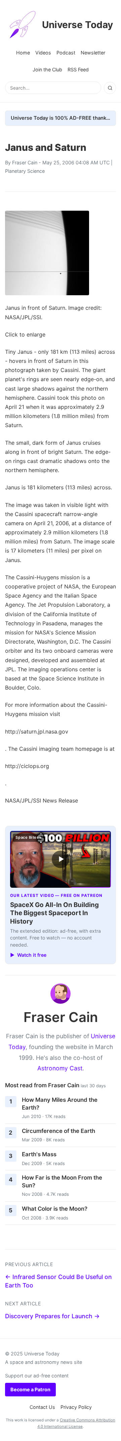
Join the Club (47, 69)
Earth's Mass (39, 1154)
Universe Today (77, 24)
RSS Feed (78, 69)
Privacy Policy (76, 1407)
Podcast (65, 52)
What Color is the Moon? (54, 1208)
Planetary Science (25, 171)
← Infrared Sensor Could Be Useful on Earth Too (58, 1281)
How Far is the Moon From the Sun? (62, 1181)
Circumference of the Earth (58, 1131)
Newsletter (93, 52)
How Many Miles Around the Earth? (59, 1103)
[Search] (110, 88)
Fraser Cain (24, 162)
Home (23, 52)
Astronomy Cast (59, 1068)
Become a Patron (30, 1389)
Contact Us (42, 1407)
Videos (43, 52)
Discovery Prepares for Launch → (52, 1316)
